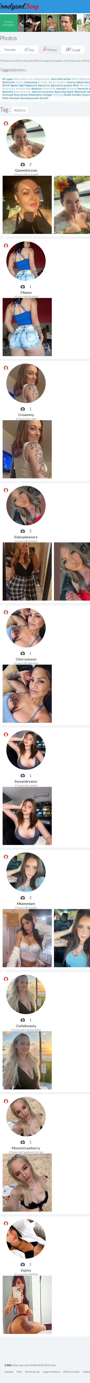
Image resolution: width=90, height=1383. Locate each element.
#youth (44, 98)
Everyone (10, 49)
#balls (75, 79)
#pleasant (80, 91)
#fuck (5, 85)
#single (47, 94)
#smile (67, 94)
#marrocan (8, 88)
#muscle (83, 88)
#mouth (61, 88)
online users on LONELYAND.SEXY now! (30, 1365)
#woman (14, 98)
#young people (30, 98)
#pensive (7, 91)
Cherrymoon (26, 659)
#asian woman (42, 79)
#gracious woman (61, 85)
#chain (20, 82)
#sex (17, 94)
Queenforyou (26, 170)
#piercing (60, 91)
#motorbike (49, 88)
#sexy (24, 94)
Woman (52, 50)
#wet (5, 98)
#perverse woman (43, 91)
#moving (72, 88)
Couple (75, 50)
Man (31, 50)
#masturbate (23, 88)
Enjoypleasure (26, 537)
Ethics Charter (71, 1371)
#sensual (7, 94)
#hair (76, 85)
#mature (36, 88)
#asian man (26, 79)
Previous (21, 23)
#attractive (64, 79)
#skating (58, 94)
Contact (8, 1371)
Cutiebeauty (26, 1026)
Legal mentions (51, 1371)
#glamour (31, 85)
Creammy (26, 415)
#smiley (76, 94)
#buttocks (8, 82)
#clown (52, 82)
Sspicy (26, 1270)
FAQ (19, 1371)
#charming (30, 82)
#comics (62, 82)
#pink (70, 91)
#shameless (35, 94)
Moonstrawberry (26, 1148)
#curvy (72, 82)
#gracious (44, 85)
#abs (16, 79)
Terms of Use (32, 1371)
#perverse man (22, 91)
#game (14, 85)
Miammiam (26, 903)
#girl (22, 85)
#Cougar (7, 79)
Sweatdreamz (26, 781)
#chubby (43, 82)
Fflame (26, 292)
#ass (54, 79)
